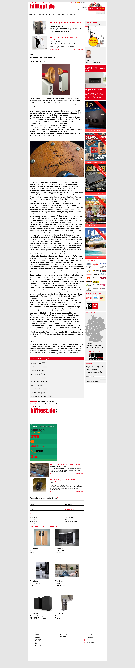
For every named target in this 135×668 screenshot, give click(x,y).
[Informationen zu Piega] (103, 282)
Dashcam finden (36, 374)
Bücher (37, 634)
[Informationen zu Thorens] (103, 285)
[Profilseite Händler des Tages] (96, 359)
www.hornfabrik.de (69, 509)
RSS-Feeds (38, 644)
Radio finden (35, 385)
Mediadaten (89, 634)
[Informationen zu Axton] (103, 264)
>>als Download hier (91, 48)
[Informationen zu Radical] (89, 285)
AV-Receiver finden (37, 367)
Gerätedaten (38, 639)
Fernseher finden (36, 378)
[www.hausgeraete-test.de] (96, 302)
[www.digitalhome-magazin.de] (89, 302)
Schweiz (89, 344)
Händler (64, 14)
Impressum (89, 633)
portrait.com (63, 636)
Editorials (37, 647)
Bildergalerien (38, 641)
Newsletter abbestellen (93, 381)
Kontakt (88, 641)
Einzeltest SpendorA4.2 (34, 550)
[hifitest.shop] (95, 310)
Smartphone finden (37, 389)
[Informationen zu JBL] (89, 278)
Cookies (88, 639)
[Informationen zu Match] (96, 278)
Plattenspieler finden (37, 381)
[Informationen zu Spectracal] (96, 285)
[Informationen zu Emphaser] (103, 267)
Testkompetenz (39, 636)
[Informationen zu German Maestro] (103, 271)
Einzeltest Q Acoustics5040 (35, 583)
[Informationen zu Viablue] (89, 289)
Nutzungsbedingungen (92, 642)
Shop (75, 14)
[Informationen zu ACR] (89, 264)
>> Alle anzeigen (78, 33)
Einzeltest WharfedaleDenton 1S (59, 550)
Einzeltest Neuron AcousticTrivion (61, 616)
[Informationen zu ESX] (89, 271)
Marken (51, 14)
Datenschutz (89, 637)
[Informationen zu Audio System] (96, 264)
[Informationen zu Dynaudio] (96, 267)
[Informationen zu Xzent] (96, 289)
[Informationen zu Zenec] (103, 289)
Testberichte (37, 14)
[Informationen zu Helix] (96, 274)
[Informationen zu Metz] (103, 278)
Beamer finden (35, 371)
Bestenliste (45, 14)
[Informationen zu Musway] (89, 282)
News (31, 14)
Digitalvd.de (63, 635)
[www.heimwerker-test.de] (102, 302)
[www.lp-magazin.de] (89, 310)
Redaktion (37, 637)
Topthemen (38, 645)
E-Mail (93, 60)
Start (43, 363)
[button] (82, 159)
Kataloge (37, 642)
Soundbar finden (36, 392)
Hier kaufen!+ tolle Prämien (100, 12)
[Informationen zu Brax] (89, 267)
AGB (87, 636)
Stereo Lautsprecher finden (39, 396)
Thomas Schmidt (95, 58)
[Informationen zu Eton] (96, 271)
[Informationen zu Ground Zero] (89, 274)
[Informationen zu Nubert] (96, 282)
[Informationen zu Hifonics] (103, 274)
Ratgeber (69, 14)
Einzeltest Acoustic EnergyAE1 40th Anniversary (38, 616)
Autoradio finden (36, 363)
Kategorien (58, 14)
